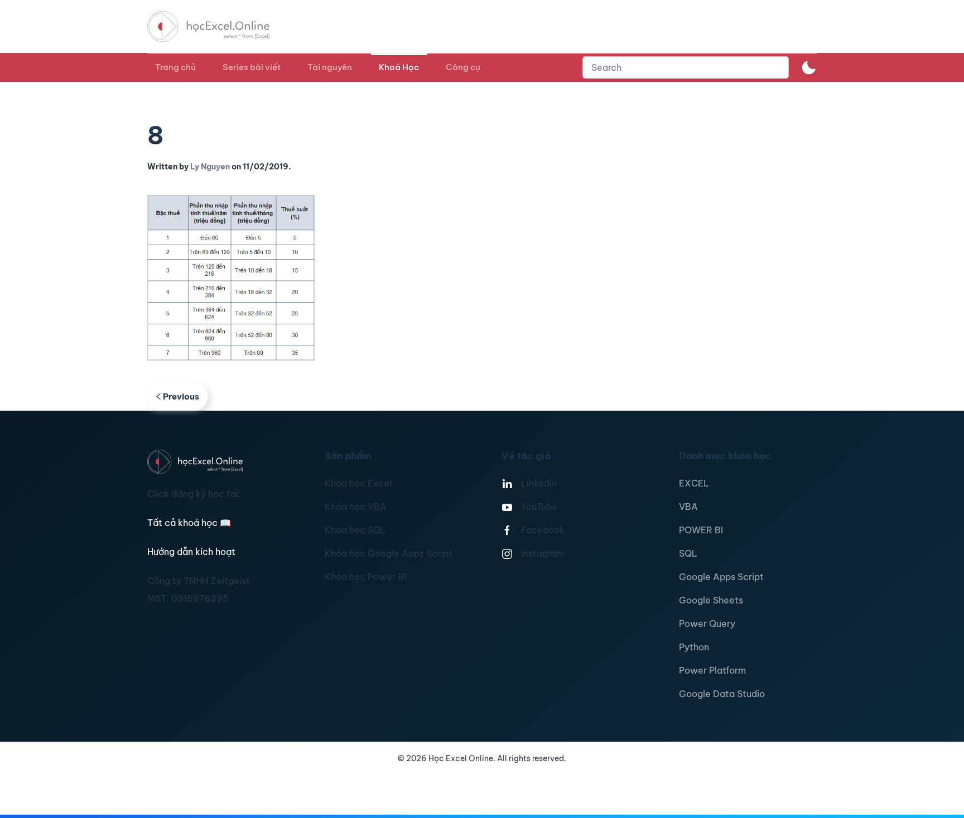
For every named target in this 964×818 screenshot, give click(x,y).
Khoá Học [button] (399, 67)
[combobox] (685, 67)
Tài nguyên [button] (329, 67)
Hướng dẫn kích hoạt (191, 551)
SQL (688, 553)
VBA (688, 506)
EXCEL (694, 483)
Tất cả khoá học (189, 522)
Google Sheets (711, 600)
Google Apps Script (721, 576)
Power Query (707, 623)
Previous (181, 396)
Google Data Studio (722, 693)
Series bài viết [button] (252, 67)
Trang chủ (175, 67)
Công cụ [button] (463, 67)
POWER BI (701, 529)
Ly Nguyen (210, 167)
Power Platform (712, 670)
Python (694, 647)
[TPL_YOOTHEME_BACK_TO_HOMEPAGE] (218, 26)
